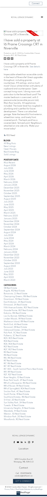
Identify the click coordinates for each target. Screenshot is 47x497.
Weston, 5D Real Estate (15, 414)
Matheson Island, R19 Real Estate (19, 322)
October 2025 (10, 193)
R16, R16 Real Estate (12, 358)
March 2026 (9, 179)
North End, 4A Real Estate (16, 324)
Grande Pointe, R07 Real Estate (18, 310)
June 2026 (9, 171)
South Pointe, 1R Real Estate (16, 394)
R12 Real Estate (10, 352)
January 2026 (10, 185)
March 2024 (9, 246)
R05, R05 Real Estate (13, 338)
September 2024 (12, 230)
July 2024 (8, 235)
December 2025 (11, 188)
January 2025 (10, 219)
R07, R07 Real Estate (18, 55)
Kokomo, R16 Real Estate (15, 313)
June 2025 (9, 205)
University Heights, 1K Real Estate (19, 408)
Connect (36, 3)
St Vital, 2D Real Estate (14, 400)
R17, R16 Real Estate (12, 364)
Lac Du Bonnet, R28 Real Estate (18, 316)
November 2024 (11, 224)
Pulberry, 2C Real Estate (15, 336)
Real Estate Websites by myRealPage (29, 489)
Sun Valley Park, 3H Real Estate (18, 403)
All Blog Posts (10, 143)
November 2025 (11, 191)
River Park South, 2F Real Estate (18, 380)
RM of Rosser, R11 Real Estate (16, 386)
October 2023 (10, 260)
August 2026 (10, 165)
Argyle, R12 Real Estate (14, 291)
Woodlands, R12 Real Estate (17, 419)
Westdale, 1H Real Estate (15, 411)
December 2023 (11, 255)
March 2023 (9, 280)
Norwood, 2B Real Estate (15, 327)
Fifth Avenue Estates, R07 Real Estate (21, 308)
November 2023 (11, 258)
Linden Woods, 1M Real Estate (18, 319)
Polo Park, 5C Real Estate (15, 333)
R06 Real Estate (11, 341)
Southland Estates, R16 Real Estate (19, 397)
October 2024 (10, 227)
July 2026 (8, 168)
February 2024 (11, 249)
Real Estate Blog (11, 152)
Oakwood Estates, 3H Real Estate (19, 330)
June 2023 (9, 272)
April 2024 (9, 244)
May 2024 (8, 241)
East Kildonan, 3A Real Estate (17, 302)
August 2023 (10, 266)
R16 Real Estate (10, 355)
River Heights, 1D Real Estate (17, 378)
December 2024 (11, 221)
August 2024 (10, 232)
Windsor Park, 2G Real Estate (17, 417)
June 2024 (9, 238)
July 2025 (8, 202)
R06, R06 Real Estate (13, 344)
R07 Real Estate (11, 347)
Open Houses (10, 149)
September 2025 (12, 196)
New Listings (10, 146)
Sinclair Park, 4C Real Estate (17, 391)
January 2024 (10, 252)
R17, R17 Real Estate (12, 366)
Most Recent (9, 163)
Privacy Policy (9, 489)
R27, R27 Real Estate (13, 375)
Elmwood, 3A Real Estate (15, 305)
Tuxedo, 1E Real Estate (14, 405)
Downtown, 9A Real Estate (16, 299)
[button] (14, 442)
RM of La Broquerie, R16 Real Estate (20, 383)
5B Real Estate (10, 288)
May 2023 (8, 274)
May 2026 (8, 174)
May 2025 (9, 207)
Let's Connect (24, 481)
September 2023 (12, 263)
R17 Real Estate (10, 361)
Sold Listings (10, 155)
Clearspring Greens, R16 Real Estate (20, 296)
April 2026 (9, 177)
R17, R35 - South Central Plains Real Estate (23, 369)
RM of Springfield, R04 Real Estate (19, 389)
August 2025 (10, 199)
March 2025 (9, 213)
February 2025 (11, 216)
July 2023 (8, 269)
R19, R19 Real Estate (12, 372)
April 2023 (9, 277)
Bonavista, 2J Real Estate (15, 294)
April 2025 (9, 210)
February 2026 (11, 182)
